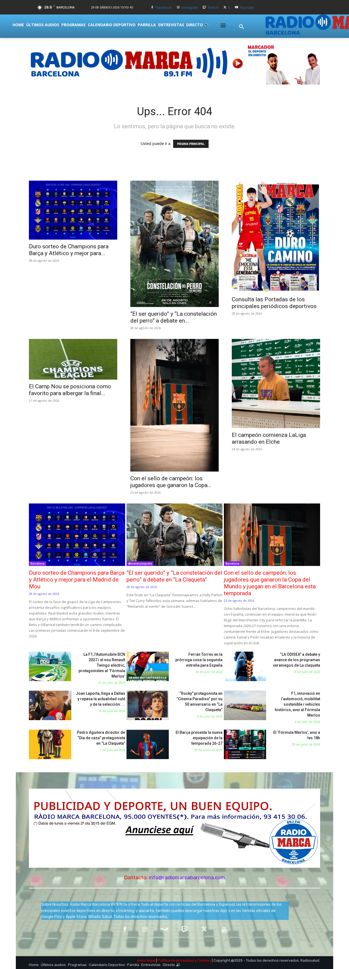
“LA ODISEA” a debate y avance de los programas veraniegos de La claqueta (296, 659)
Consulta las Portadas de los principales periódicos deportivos (274, 302)
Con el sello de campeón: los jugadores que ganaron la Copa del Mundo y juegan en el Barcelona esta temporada (270, 583)
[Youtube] (236, 7)
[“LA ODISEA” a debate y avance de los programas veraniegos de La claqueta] (245, 666)
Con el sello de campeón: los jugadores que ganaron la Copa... (171, 481)
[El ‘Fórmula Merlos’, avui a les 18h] (245, 744)
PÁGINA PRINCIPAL (190, 144)
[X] (225, 7)
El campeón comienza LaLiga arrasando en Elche (269, 438)
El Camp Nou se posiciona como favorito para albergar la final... (70, 389)
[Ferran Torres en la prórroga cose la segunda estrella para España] (148, 666)
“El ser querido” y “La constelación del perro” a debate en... (173, 317)
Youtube (247, 7)
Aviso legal (146, 960)
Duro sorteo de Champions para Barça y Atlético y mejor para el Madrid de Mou (76, 580)
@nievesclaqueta (140, 563)
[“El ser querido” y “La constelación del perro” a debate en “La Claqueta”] (174, 244)
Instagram (189, 7)
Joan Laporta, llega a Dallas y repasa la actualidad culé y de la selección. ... (100, 698)
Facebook (163, 7)
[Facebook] (152, 7)
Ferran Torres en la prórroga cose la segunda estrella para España (198, 659)
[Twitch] (204, 7)
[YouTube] (224, 930)
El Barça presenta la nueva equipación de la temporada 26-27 (199, 738)
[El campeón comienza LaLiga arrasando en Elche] (276, 383)
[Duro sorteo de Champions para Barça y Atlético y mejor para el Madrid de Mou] (73, 210)
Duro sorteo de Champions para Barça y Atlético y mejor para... (69, 250)
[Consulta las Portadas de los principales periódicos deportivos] (276, 237)
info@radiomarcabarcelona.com (187, 877)
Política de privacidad (176, 960)
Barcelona (37, 563)
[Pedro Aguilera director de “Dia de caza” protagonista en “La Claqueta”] (50, 744)
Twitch (213, 7)
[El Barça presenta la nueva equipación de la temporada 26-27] (148, 744)
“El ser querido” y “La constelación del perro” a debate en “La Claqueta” (174, 576)
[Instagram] (178, 7)
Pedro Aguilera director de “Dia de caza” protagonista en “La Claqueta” (101, 738)
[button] (241, 27)
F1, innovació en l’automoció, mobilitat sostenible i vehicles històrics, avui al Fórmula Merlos (297, 704)
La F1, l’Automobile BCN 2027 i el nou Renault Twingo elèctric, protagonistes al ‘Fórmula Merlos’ (102, 665)
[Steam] (165, 930)
